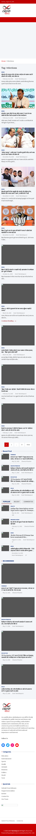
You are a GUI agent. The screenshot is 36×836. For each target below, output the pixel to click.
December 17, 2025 (8, 196)
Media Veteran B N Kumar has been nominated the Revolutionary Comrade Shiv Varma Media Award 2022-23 (22, 538)
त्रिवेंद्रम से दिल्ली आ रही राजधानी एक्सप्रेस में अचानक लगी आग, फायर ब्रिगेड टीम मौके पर (22, 469)
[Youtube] (22, 827)
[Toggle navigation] (3, 19)
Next (28, 445)
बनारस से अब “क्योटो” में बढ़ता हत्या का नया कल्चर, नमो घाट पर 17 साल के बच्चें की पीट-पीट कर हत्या (22, 459)
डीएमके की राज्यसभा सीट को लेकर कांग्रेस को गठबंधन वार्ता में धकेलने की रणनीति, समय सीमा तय (17, 75)
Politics (3, 772)
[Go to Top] (33, 827)
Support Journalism (8, 791)
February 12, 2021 (17, 526)
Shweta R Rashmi (26, 461)
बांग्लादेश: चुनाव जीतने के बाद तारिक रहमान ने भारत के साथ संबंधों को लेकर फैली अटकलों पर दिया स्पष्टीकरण (16, 114)
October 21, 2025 (8, 274)
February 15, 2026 (8, 118)
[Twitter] (19, 827)
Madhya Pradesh (15, 466)
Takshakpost (15, 831)
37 (12, 542)
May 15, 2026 (15, 484)
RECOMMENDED (8, 561)
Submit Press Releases (8, 788)
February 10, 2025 (8, 394)
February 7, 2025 (7, 433)
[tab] (6, 502)
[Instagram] (16, 827)
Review (3, 793)
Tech (3, 778)
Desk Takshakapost (20, 79)
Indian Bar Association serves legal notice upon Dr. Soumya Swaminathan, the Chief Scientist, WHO (22, 511)
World (3, 775)
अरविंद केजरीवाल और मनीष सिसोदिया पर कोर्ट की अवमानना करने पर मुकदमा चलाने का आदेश (22, 491)
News (3, 72)
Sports (3, 761)
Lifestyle (4, 767)
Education (14, 477)
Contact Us (5, 796)
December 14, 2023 (17, 553)
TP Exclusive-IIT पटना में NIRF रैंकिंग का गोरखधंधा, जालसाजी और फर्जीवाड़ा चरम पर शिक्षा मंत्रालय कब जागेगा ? (22, 481)
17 (22, 445)
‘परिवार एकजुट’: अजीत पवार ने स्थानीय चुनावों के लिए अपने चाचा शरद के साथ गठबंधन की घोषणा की (18, 153)
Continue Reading (7, 321)
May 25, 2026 (15, 461)
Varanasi (13, 454)
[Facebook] (14, 827)
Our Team (4, 799)
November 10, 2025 (8, 235)
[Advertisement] (18, 40)
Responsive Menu (33, 1)
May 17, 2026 (15, 472)
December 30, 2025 (8, 157)
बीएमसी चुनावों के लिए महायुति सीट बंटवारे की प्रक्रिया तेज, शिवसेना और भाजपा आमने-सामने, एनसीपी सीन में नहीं (16, 192)
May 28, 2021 (15, 513)
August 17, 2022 (16, 540)
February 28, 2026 (8, 79)
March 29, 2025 (7, 313)
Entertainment (6, 759)
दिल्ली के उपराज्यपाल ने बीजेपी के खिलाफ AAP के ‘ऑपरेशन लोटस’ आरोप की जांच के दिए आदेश (16, 429)
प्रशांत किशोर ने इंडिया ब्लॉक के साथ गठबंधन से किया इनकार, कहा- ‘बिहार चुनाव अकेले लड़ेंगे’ (17, 351)
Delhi (12, 488)
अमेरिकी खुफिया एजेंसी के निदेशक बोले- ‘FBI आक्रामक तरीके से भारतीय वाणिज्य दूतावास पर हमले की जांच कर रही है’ (22, 550)
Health (13, 506)
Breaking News (15, 519)
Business (4, 770)
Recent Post (7, 451)
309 (13, 515)
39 (12, 528)
